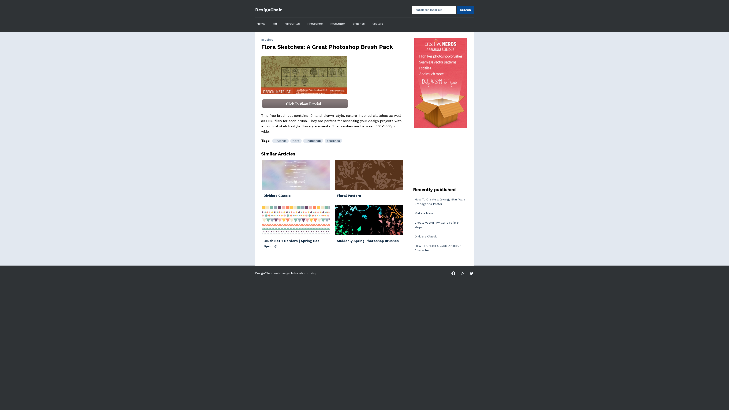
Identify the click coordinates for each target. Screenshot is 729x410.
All (275, 23)
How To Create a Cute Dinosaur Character (438, 248)
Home (261, 23)
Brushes (359, 23)
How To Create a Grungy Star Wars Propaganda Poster (440, 202)
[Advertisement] (437, 157)
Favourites (292, 23)
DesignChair (268, 10)
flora (296, 141)
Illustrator (337, 23)
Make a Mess (424, 213)
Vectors (377, 23)
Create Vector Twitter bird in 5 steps (437, 225)
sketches (333, 141)
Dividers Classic (426, 236)
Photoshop (315, 23)
